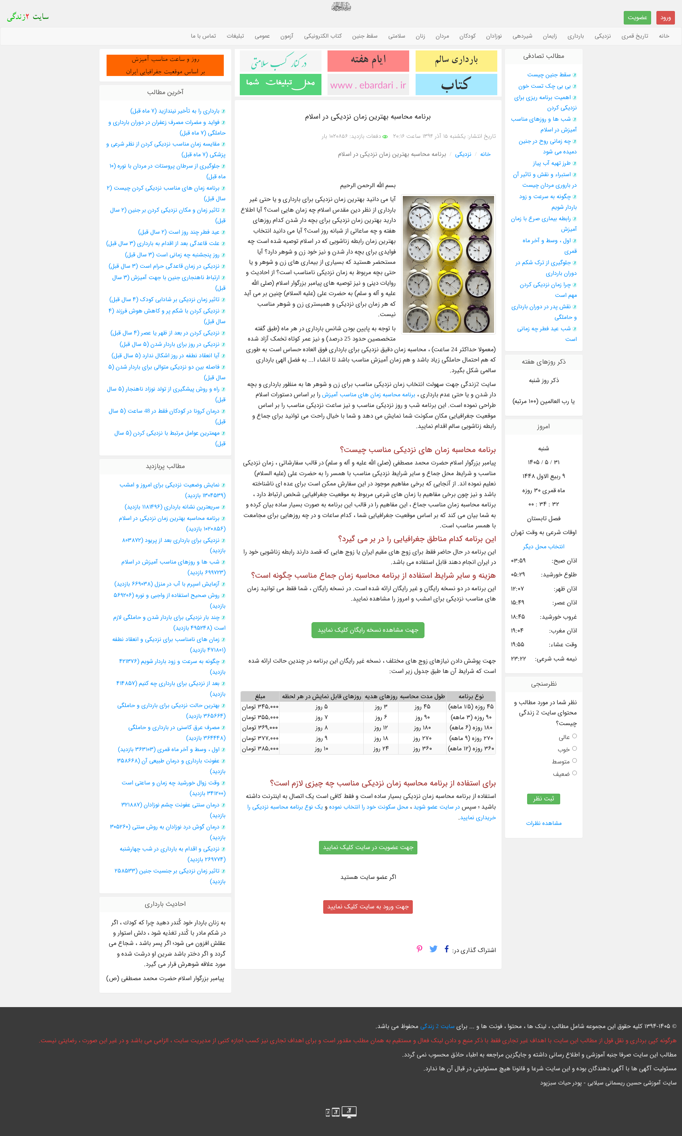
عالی (564, 737)
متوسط (561, 762)
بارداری (576, 36)
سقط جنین (365, 36)
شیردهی (522, 36)
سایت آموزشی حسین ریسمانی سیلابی (632, 1083)
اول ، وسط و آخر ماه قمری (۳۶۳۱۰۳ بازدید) (169, 749)
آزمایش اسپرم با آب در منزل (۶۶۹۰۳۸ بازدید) (167, 584)
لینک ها (536, 1026)
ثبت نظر (543, 799)
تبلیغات (235, 36)
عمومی (262, 36)
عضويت (637, 17)
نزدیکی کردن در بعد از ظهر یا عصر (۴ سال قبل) (165, 333)
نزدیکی (603, 36)
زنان (420, 36)
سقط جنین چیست (549, 75)
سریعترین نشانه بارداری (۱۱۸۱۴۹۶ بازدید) (172, 507)
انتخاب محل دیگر (543, 546)
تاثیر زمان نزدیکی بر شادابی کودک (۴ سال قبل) (164, 299)
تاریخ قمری (635, 36)
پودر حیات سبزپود (561, 1083)
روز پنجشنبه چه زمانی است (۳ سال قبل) (172, 255)
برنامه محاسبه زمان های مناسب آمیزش (368, 394)
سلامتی (396, 36)
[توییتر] (433, 951)
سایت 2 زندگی (437, 1026)
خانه (664, 36)
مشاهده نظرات (544, 823)
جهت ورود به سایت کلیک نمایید (368, 907)
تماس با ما (203, 36)
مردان (442, 36)
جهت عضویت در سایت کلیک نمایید (368, 847)
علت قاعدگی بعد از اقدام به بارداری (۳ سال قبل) (163, 243)
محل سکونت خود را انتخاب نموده (368, 807)
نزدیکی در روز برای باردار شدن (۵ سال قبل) (170, 344)
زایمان (550, 36)
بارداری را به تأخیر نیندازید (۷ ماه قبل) (175, 111)
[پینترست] (419, 951)
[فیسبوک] (447, 951)
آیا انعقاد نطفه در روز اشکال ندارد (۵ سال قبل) (166, 355)
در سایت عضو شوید (436, 807)
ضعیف (561, 774)
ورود (665, 17)
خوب (564, 750)
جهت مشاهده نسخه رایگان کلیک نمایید (368, 630)
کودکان (468, 36)
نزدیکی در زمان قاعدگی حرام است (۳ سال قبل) (164, 266)
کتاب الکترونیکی (323, 36)
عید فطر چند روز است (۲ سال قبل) (179, 232)
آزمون (287, 36)
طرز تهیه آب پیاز (552, 163)
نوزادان (494, 36)
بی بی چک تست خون (545, 86)
